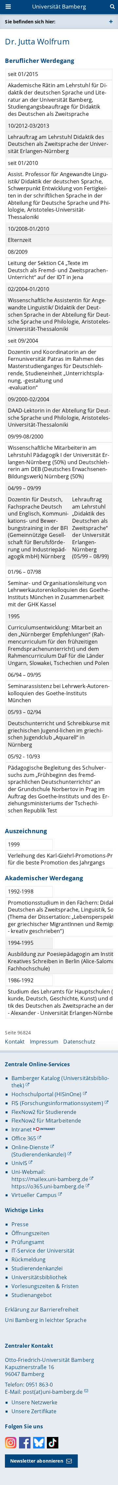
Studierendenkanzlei (37, 1268)
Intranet (21, 1129)
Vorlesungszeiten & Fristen (45, 1286)
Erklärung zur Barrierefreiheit (42, 1309)
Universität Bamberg (59, 6)
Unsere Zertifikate (34, 1411)
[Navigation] (9, 7)
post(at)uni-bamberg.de (53, 1391)
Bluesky (39, 1442)
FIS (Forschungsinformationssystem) (57, 1103)
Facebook (24, 1442)
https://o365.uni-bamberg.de (47, 1186)
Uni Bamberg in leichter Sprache (45, 1320)
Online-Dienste (30, 1147)
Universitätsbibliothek (39, 1277)
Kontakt (15, 1041)
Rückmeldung (28, 1259)
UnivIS (19, 1163)
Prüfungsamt (28, 1242)
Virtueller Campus (34, 1195)
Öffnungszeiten (30, 1233)
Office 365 (23, 1138)
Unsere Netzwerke (34, 1402)
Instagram (10, 1442)
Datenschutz (79, 1041)
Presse (20, 1224)
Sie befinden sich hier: (30, 21)
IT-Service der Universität (43, 1250)
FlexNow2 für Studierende (43, 1112)
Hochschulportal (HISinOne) (46, 1094)
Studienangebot (31, 1295)
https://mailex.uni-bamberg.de (49, 1179)
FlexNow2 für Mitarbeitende (46, 1120)
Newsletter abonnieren (36, 1461)
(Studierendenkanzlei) (38, 1154)
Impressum (44, 1041)
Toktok (52, 1442)
